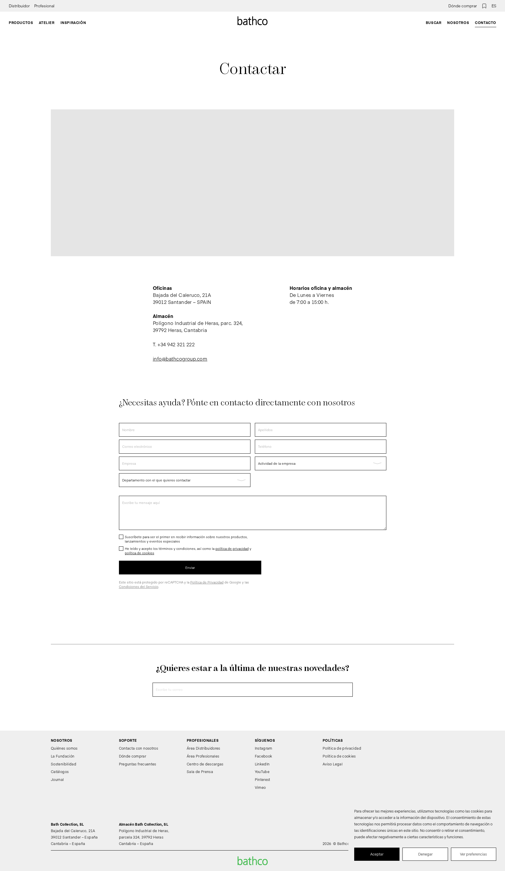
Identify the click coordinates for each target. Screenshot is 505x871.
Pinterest (262, 779)
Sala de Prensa (200, 771)
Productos (21, 22)
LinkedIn (262, 764)
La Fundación (62, 756)
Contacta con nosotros (138, 748)
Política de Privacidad (207, 582)
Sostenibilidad (63, 764)
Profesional (44, 5)
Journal (57, 779)
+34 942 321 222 (176, 344)
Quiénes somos (64, 748)
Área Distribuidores (203, 748)
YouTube (262, 771)
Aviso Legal (333, 764)
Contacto (485, 22)
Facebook (263, 756)
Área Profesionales (203, 756)
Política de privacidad (342, 748)
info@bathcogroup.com (180, 358)
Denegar (425, 854)
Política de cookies (339, 756)
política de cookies (139, 553)
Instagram (263, 748)
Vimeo (260, 787)
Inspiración (73, 22)
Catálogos (60, 771)
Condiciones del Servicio (138, 586)
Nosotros (458, 22)
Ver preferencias (473, 854)
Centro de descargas (205, 764)
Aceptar (376, 854)
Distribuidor (19, 5)
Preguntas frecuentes (137, 764)
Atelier (46, 22)
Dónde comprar (462, 5)
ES (494, 5)
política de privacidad (232, 548)
